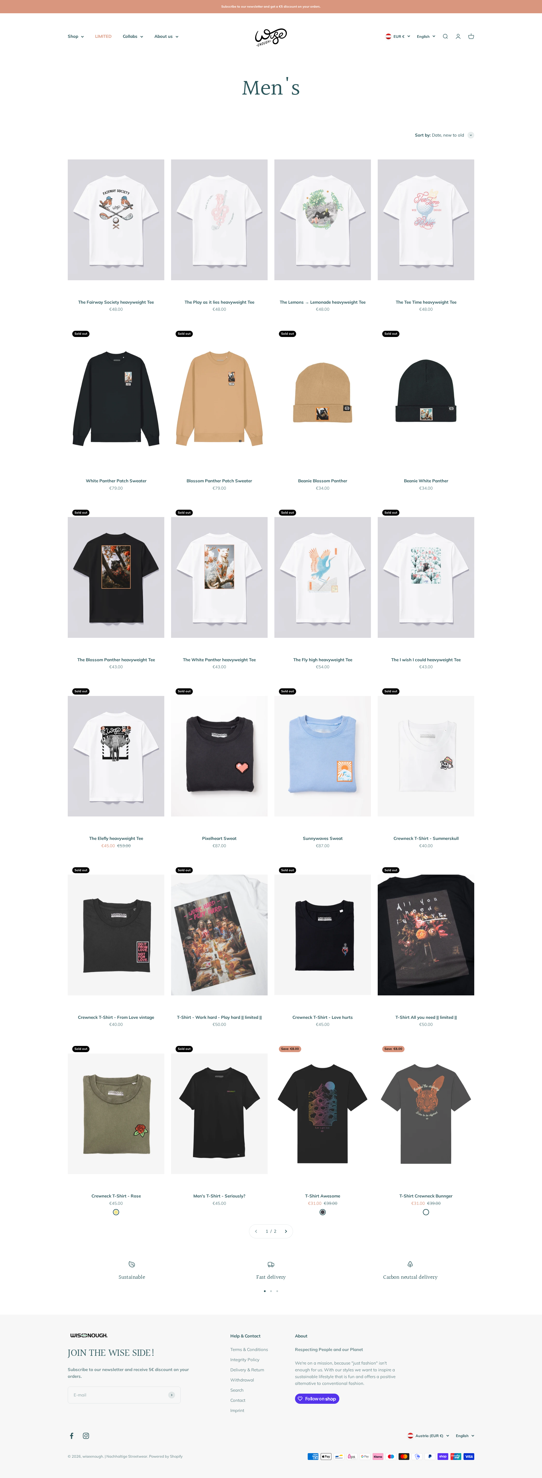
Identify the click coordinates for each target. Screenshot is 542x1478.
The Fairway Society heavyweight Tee (116, 302)
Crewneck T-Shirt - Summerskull (426, 838)
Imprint (237, 1410)
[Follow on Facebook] (71, 1436)
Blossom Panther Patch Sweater (219, 480)
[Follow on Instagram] (86, 1436)
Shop (73, 36)
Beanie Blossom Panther (322, 480)
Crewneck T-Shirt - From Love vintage (116, 1017)
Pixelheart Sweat (219, 838)
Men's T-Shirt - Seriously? (219, 1196)
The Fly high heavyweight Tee (322, 659)
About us (163, 36)
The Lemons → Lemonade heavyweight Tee (323, 302)
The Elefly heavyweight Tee (116, 838)
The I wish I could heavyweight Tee (426, 659)
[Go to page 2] (286, 1231)
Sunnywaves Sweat (323, 838)
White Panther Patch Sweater (116, 480)
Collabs (130, 36)
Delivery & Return (247, 1369)
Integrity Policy (244, 1359)
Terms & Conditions (249, 1349)
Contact (237, 1400)
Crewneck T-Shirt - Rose (116, 1196)
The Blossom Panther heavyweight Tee (116, 659)
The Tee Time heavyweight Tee (426, 302)
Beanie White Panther (426, 480)
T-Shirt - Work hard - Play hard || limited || (219, 1017)
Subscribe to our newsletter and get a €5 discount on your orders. (271, 6)
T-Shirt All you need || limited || (426, 1017)
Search (237, 1390)
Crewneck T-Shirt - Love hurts (322, 1017)
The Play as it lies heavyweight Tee (219, 302)
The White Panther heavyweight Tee (219, 659)
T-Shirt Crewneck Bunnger (426, 1196)
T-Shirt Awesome (322, 1196)
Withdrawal (242, 1380)
